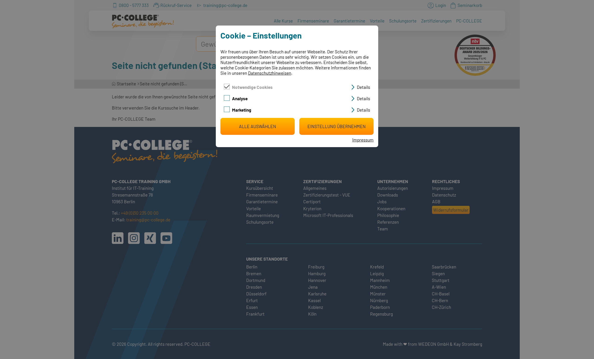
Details (363, 87)
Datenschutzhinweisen (269, 73)
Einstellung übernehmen (336, 126)
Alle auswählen (257, 126)
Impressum (363, 139)
